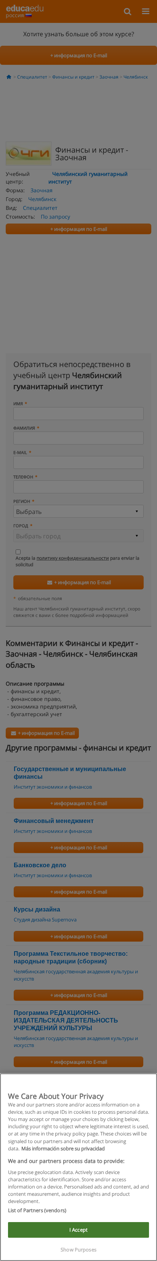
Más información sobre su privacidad (63, 1148)
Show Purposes (78, 1249)
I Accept (78, 1229)
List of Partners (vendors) (37, 1210)
